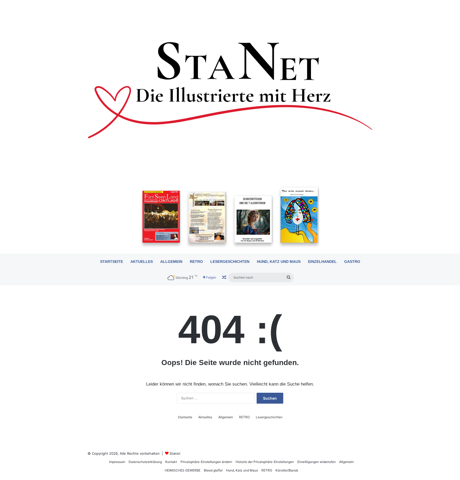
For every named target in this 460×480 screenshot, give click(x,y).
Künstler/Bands (287, 470)
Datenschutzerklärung (145, 462)
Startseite (111, 261)
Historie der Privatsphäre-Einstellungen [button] (265, 462)
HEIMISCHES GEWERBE (182, 470)
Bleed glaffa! (213, 470)
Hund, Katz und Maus (279, 261)
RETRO (196, 261)
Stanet (175, 453)
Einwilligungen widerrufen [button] (316, 462)
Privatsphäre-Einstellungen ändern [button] (206, 462)
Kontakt (171, 462)
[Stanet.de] (230, 90)
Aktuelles (141, 261)
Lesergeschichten (229, 261)
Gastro (352, 261)
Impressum (117, 462)
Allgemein (171, 261)
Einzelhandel (322, 261)
